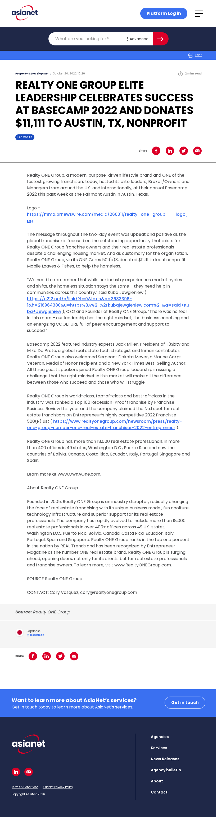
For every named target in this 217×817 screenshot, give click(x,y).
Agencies (160, 736)
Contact (159, 792)
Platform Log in (164, 13)
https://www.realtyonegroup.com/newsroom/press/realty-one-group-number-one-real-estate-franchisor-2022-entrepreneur (104, 424)
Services (159, 747)
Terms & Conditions (25, 787)
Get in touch (185, 702)
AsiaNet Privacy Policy (58, 787)
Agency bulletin (166, 770)
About (157, 781)
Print (198, 55)
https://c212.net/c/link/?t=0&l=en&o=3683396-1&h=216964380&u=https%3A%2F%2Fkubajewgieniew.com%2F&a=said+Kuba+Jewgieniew (108, 305)
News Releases (165, 759)
